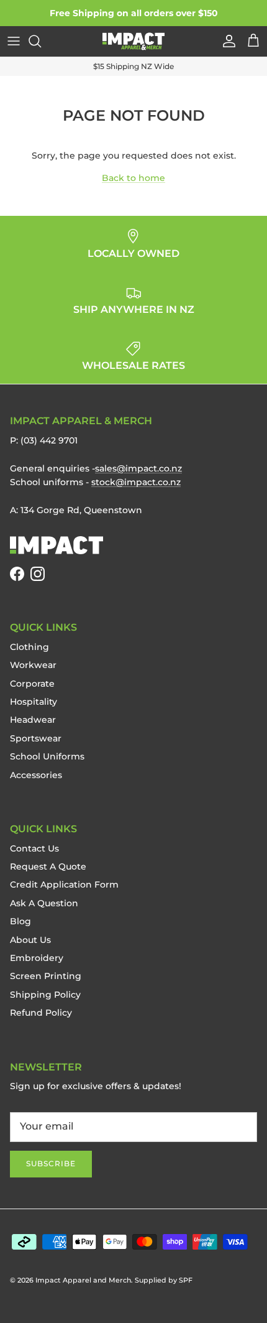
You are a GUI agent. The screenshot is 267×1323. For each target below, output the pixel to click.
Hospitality (33, 701)
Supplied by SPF (163, 1280)
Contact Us (34, 848)
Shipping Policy (45, 994)
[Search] (41, 41)
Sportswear (35, 738)
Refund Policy (41, 1012)
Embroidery (36, 957)
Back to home (133, 177)
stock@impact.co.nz (136, 482)
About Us (30, 939)
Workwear (33, 665)
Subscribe (51, 1163)
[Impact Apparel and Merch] (133, 41)
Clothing (29, 646)
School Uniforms (47, 756)
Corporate (32, 683)
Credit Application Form (64, 884)
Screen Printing (45, 976)
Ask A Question (44, 903)
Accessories (36, 775)
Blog (20, 921)
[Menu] (13, 41)
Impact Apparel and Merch (83, 1280)
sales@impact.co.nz (138, 468)
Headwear (33, 719)
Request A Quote (48, 866)
